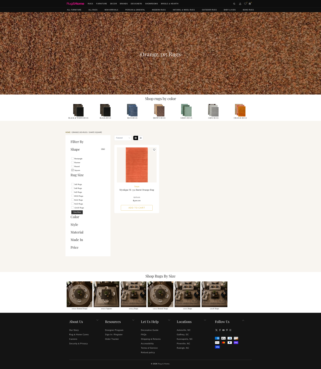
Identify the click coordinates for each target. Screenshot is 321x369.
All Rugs (93, 10)
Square (77, 170)
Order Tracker (112, 339)
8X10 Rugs (78, 196)
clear (103, 149)
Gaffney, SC (183, 334)
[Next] (251, 295)
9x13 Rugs (78, 204)
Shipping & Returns (151, 339)
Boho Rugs (248, 10)
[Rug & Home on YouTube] (223, 330)
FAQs (143, 334)
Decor (113, 4)
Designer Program (114, 330)
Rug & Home (164, 364)
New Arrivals (111, 10)
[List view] (140, 138)
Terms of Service (149, 348)
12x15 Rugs (79, 208)
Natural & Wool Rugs (184, 10)
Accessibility (147, 344)
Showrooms (151, 4)
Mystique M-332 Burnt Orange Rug (137, 164)
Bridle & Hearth (170, 4)
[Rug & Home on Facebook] (220, 330)
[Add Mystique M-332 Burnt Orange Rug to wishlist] (154, 149)
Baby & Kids (230, 10)
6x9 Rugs (78, 192)
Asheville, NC (184, 330)
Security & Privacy (78, 344)
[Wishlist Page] (245, 4)
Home (67, 132)
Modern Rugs (159, 10)
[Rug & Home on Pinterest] (227, 330)
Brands (124, 4)
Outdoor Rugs (209, 10)
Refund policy (148, 352)
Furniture (101, 4)
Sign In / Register (114, 334)
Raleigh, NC (183, 348)
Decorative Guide (149, 330)
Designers (136, 4)
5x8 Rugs (78, 188)
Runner (77, 162)
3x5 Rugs (78, 184)
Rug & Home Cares (79, 334)
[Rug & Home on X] (216, 330)
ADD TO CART (137, 208)
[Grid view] (135, 138)
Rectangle (78, 159)
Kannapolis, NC (185, 339)
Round (77, 166)
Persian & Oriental (135, 10)
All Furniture (74, 10)
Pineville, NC (183, 344)
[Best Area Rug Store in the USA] (75, 3)
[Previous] (70, 295)
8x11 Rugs (78, 200)
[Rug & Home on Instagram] (230, 330)
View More (77, 212)
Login (240, 3)
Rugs (90, 4)
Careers (73, 339)
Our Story (74, 330)
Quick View (137, 170)
